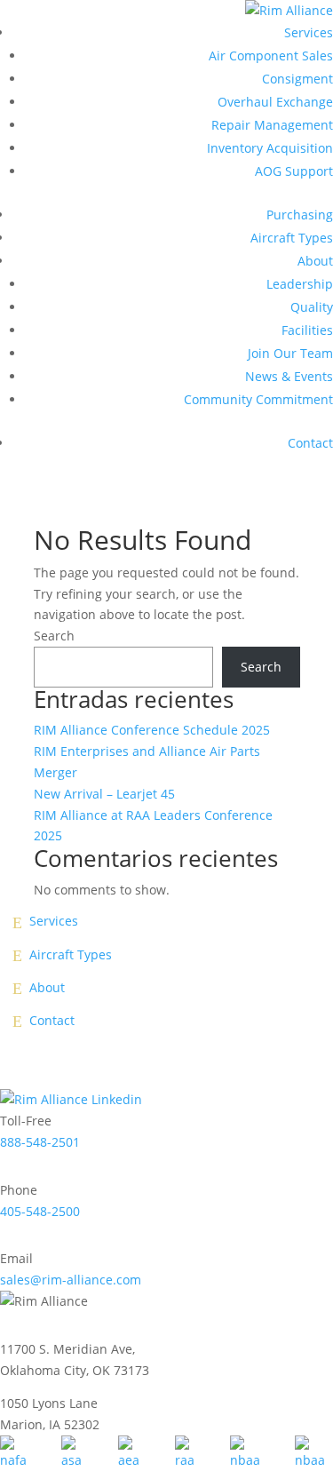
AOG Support (294, 171)
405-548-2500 (40, 1211)
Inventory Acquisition (270, 147)
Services (308, 32)
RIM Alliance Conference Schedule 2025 (152, 729)
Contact (310, 442)
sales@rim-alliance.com (70, 1279)
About (315, 260)
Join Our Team (290, 353)
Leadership (299, 283)
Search (54, 635)
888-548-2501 (40, 1141)
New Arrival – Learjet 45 (104, 793)
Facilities (307, 330)
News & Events (289, 376)
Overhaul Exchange (275, 101)
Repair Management (272, 124)
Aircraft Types (291, 237)
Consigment (297, 78)
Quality (311, 306)
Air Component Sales (271, 55)
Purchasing (299, 214)
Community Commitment (258, 399)
